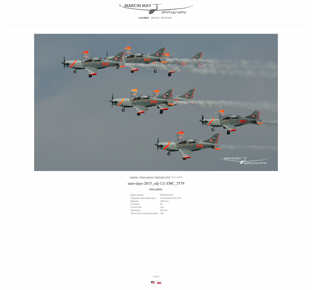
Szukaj (155, 17)
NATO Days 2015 (162, 177)
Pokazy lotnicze (146, 177)
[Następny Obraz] (230, 103)
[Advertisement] (156, 252)
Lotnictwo (134, 177)
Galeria (144, 17)
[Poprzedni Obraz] (82, 103)
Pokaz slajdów (155, 189)
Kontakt (166, 17)
